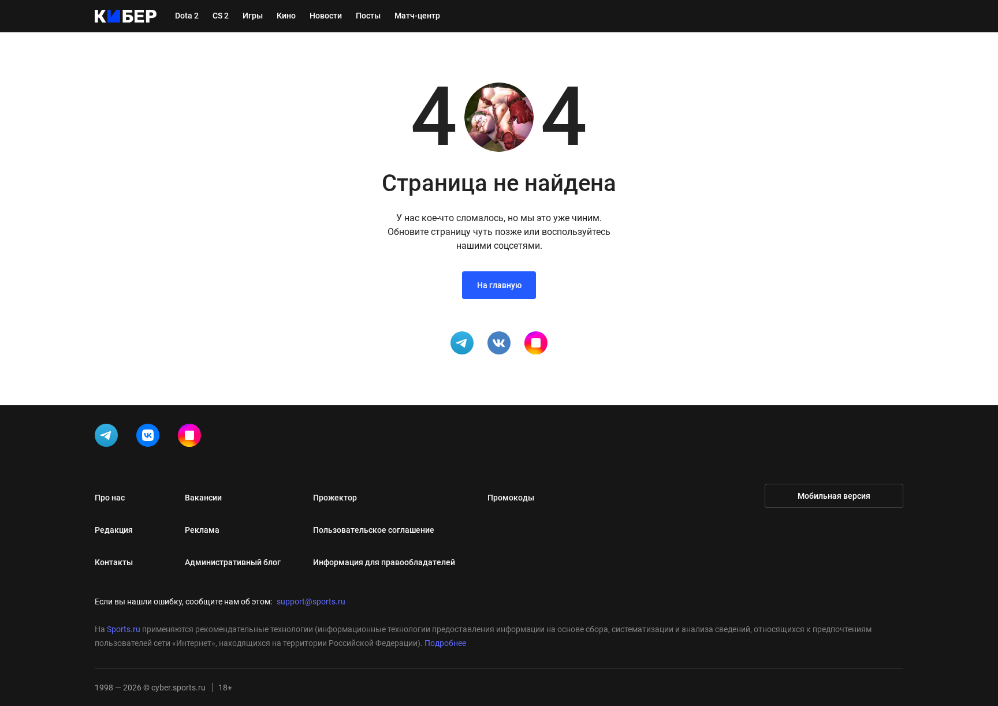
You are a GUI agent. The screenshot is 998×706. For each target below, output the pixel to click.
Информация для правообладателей (384, 562)
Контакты (114, 562)
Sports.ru (123, 629)
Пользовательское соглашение (373, 530)
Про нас (110, 497)
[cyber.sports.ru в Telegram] (108, 437)
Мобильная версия (834, 495)
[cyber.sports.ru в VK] (150, 437)
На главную (499, 285)
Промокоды (510, 497)
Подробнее (445, 643)
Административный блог (233, 562)
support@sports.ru (311, 601)
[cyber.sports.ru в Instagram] (192, 437)
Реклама (202, 530)
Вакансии (203, 497)
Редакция (114, 530)
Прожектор (335, 497)
